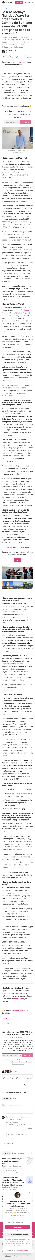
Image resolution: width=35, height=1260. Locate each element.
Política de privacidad (18, 1064)
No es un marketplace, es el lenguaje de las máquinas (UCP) (13, 1161)
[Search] (31, 1153)
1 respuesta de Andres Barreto (17, 1134)
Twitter (4, 1019)
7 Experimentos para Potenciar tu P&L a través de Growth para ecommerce (13, 1180)
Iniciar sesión (29, 3)
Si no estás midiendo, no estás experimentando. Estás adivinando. (12, 1186)
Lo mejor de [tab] (6, 1153)
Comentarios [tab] (7, 1099)
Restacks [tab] (15, 1099)
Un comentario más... (8, 1143)
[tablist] (11, 1099)
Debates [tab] (21, 1153)
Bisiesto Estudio (11, 1117)
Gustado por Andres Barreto (15, 1119)
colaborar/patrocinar (20, 1010)
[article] (17, 1165)
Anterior (7, 1085)
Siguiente (27, 1085)
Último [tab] (14, 1153)
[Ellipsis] (32, 1116)
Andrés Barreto (15, 62)
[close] (29, 1192)
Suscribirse (19, 3)
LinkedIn (5, 1023)
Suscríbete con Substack (19, 1235)
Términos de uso (25, 1239)
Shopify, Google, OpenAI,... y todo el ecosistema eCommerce (12, 1167)
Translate (6, 8)
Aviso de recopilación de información (21, 1062)
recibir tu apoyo (19, 999)
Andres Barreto (11, 50)
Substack (7, 1256)
